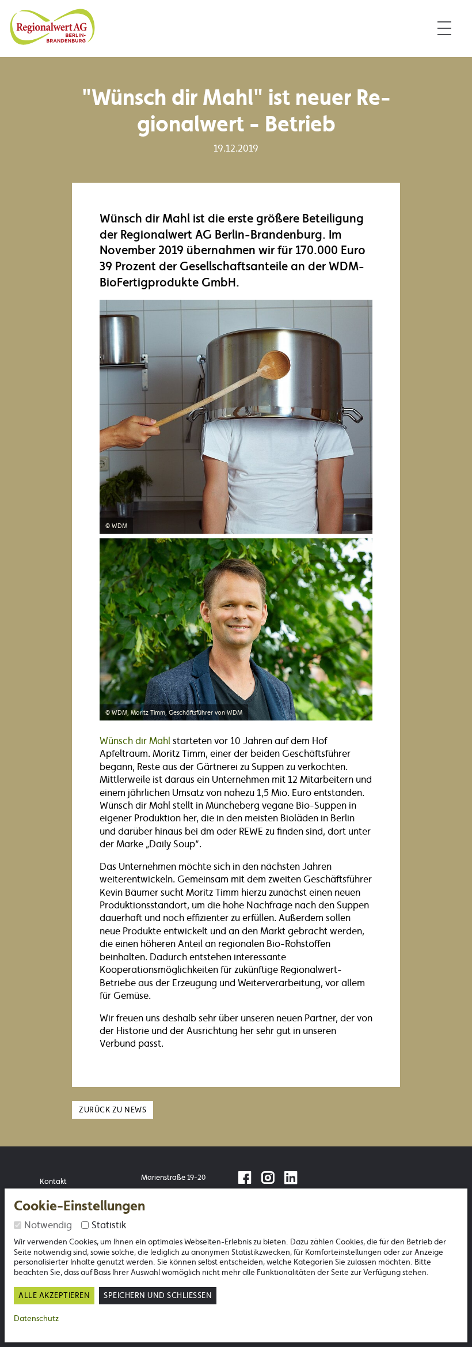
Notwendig (48, 1225)
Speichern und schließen (158, 1295)
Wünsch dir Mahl (136, 740)
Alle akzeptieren (54, 1295)
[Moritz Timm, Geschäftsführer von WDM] (236, 627)
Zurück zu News (112, 1110)
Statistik (109, 1225)
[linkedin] (293, 1180)
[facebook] (247, 1180)
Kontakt (53, 1181)
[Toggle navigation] (444, 28)
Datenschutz (36, 1318)
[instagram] (270, 1180)
